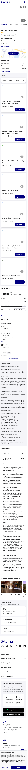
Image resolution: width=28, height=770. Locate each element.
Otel (6, 27)
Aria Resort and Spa (17, 27)
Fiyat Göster (19, 109)
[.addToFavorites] (21, 7)
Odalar (10, 23)
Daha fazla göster (5, 341)
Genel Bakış (4, 23)
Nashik (9, 27)
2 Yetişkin (17, 79)
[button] (13, 13)
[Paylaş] (24, 7)
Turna (2, 27)
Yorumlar (16, 23)
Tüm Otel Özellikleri (13, 358)
